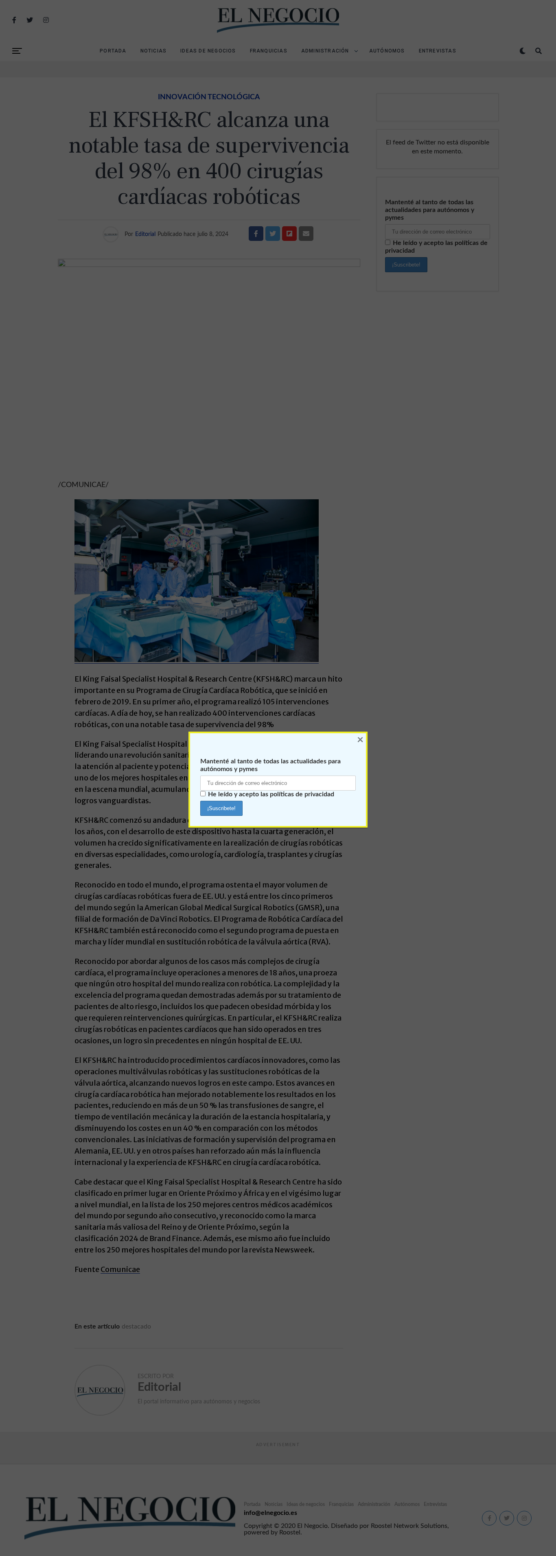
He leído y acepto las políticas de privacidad (271, 794)
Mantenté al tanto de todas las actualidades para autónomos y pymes (270, 765)
